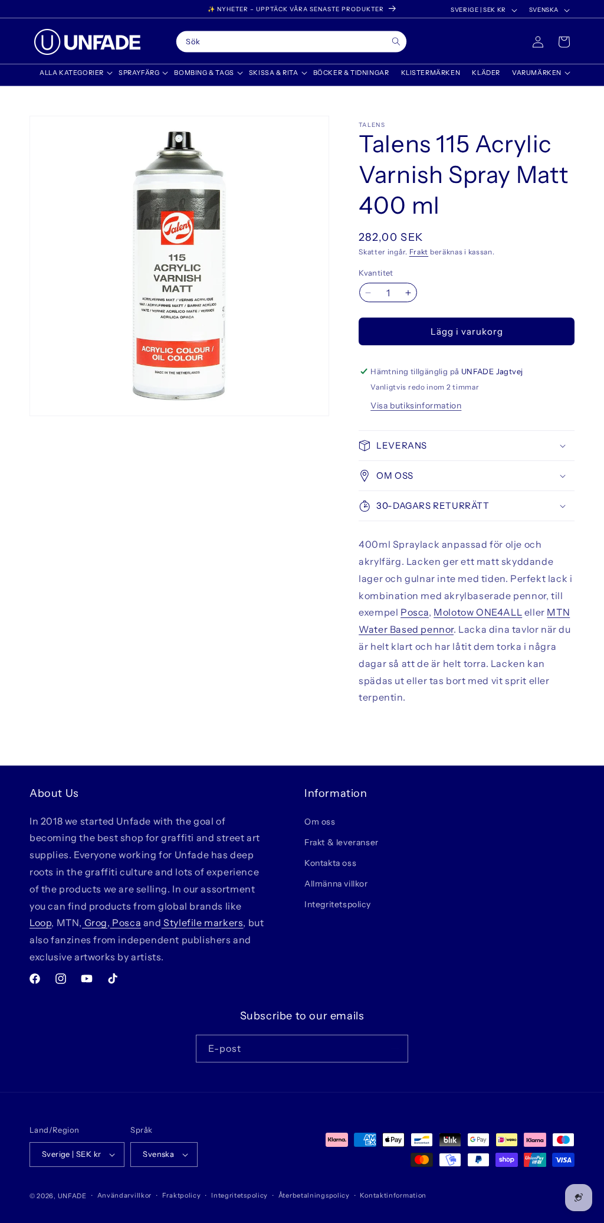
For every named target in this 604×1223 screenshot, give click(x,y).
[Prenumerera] (395, 1048)
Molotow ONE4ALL (478, 612)
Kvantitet (376, 272)
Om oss (320, 821)
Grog (94, 922)
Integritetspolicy (337, 904)
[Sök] (396, 41)
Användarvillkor (124, 1195)
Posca (415, 612)
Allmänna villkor (336, 883)
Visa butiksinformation (415, 405)
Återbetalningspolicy (314, 1195)
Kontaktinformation (393, 1195)
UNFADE (72, 1196)
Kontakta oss (330, 863)
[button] (73, 73)
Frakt (419, 251)
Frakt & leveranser (341, 842)
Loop (40, 922)
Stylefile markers (203, 922)
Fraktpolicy (181, 1195)
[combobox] (291, 42)
